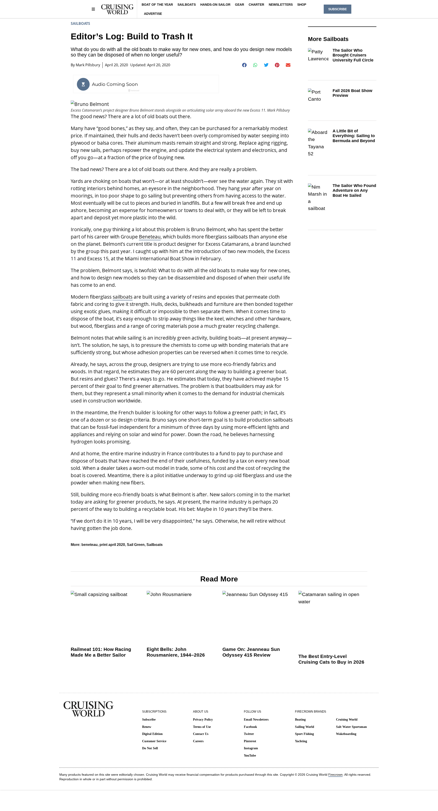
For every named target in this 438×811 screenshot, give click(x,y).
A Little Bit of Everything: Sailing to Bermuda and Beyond (354, 136)
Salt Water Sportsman (351, 727)
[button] (244, 65)
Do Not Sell (150, 748)
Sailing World (304, 727)
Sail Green (136, 545)
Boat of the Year (157, 4)
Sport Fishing (304, 734)
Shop (301, 4)
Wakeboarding (346, 734)
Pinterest (250, 741)
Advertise (153, 13)
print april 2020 (112, 545)
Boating (300, 719)
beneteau (89, 545)
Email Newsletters (256, 719)
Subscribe (149, 719)
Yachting (301, 741)
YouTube (250, 755)
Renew (146, 727)
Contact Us (200, 734)
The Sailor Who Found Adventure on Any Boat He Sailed (354, 190)
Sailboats (186, 4)
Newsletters (281, 4)
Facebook (250, 727)
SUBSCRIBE (337, 9)
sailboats (123, 297)
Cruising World (346, 719)
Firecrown (335, 774)
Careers (198, 741)
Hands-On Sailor (215, 4)
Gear (239, 4)
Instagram (251, 748)
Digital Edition (152, 734)
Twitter (249, 734)
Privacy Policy (203, 719)
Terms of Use (202, 727)
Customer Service (154, 741)
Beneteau (150, 236)
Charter (256, 4)
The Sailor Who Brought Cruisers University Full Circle (353, 55)
